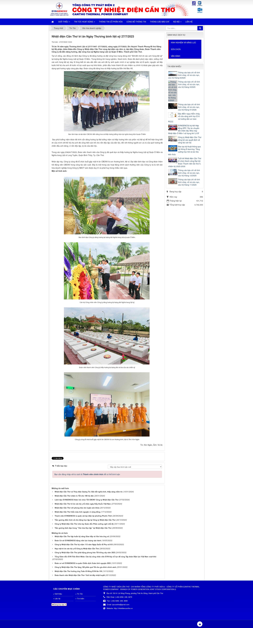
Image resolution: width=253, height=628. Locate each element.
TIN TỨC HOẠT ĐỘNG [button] (84, 21)
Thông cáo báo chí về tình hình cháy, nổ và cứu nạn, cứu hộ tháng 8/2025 (184, 75)
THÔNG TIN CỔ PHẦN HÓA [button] (111, 21)
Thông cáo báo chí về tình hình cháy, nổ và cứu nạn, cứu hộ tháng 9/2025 (189, 84)
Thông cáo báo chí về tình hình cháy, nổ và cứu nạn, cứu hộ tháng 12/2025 (189, 173)
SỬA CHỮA (176, 49)
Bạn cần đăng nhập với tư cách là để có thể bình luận (87, 474)
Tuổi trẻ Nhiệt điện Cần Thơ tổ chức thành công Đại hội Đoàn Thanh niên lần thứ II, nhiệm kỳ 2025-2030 (184, 162)
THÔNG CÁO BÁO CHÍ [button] (159, 21)
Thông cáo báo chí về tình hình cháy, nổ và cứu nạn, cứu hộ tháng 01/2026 (189, 107)
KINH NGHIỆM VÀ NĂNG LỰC (183, 42)
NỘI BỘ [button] (176, 21)
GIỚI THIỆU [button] (63, 21)
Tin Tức (80, 594)
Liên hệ (57, 598)
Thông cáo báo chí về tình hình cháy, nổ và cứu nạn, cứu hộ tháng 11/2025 (189, 182)
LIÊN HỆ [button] (189, 21)
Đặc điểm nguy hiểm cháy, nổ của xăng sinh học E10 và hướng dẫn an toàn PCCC (184, 117)
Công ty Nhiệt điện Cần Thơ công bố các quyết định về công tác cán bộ (189, 140)
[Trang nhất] (52, 21)
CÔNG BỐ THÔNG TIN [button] (136, 21)
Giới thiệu (58, 594)
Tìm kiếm (80, 598)
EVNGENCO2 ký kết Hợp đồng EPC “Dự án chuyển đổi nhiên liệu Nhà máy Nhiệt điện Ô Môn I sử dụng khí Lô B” (183, 129)
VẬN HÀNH (175, 56)
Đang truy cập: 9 (60, 604)
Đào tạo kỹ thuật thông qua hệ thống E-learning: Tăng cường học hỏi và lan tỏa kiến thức (184, 150)
